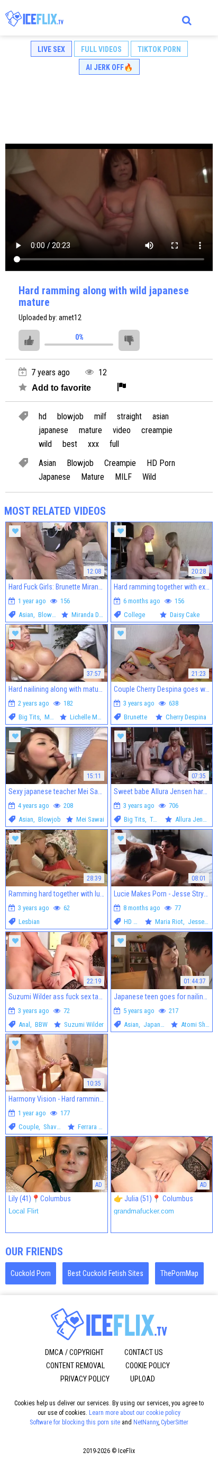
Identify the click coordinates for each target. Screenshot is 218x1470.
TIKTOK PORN (159, 49)
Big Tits (29, 717)
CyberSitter (174, 1422)
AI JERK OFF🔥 (109, 67)
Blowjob (80, 463)
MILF (123, 477)
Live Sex (51, 49)
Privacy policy (85, 1379)
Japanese (54, 477)
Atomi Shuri (197, 1024)
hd (43, 416)
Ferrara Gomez (97, 1127)
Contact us (143, 1352)
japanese (53, 430)
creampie (156, 430)
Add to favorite (60, 387)
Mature (92, 477)
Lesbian (29, 922)
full (114, 444)
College (134, 615)
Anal (24, 1024)
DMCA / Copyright (74, 1352)
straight (129, 416)
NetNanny (145, 1422)
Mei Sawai (90, 819)
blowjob (70, 416)
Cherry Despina (186, 717)
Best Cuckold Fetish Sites (105, 1273)
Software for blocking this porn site (75, 1422)
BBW (41, 1024)
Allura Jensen (193, 819)
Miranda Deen (89, 615)
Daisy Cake (184, 615)
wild (45, 444)
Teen (156, 819)
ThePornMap (179, 1273)
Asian (47, 463)
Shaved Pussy (62, 1127)
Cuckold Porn (31, 1273)
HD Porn (161, 463)
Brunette (135, 717)
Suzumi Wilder (84, 1024)
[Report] (121, 388)
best (69, 444)
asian (160, 416)
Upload (142, 1379)
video (122, 430)
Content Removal (75, 1365)
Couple (29, 1127)
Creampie (120, 463)
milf (100, 416)
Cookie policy (147, 1365)
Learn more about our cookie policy (134, 1412)
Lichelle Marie (88, 717)
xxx (93, 444)
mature (90, 430)
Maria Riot (169, 922)
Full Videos (101, 49)
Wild (149, 477)
